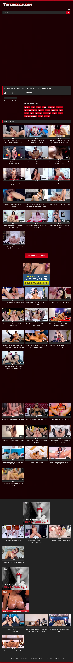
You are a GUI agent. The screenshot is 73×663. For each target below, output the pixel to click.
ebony (41, 110)
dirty (36, 110)
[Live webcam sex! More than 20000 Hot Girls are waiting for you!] (36, 523)
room (55, 113)
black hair (51, 107)
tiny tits (47, 116)
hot (33, 113)
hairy (27, 113)
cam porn (28, 110)
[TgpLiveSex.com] (36, 5)
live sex (39, 113)
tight (41, 116)
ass (34, 107)
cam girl (60, 107)
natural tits (47, 113)
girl (62, 110)
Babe (27, 107)
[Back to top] (67, 657)
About (30, 93)
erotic (48, 110)
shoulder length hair (31, 116)
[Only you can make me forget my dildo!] (36, 285)
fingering (55, 110)
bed (45, 107)
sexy (61, 113)
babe (39, 107)
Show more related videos (36, 256)
